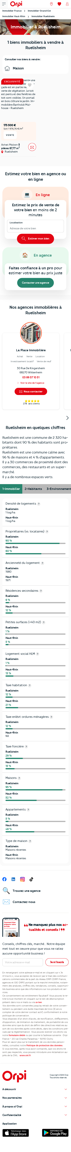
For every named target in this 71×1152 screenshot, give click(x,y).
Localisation (16, 222)
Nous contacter (32, 391)
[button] (35, 1089)
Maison (18, 68)
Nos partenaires (12, 1097)
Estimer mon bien (38, 238)
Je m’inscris (57, 962)
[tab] (11, 489)
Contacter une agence (35, 282)
